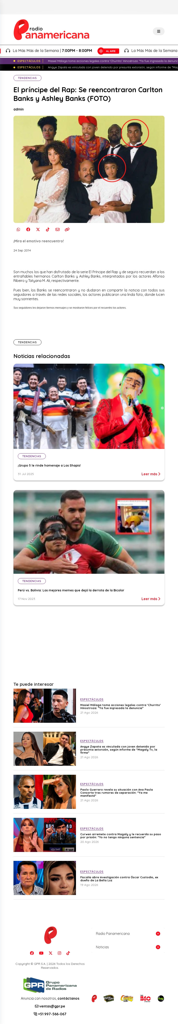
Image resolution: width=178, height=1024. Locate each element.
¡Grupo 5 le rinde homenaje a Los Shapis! (49, 465)
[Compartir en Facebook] (28, 229)
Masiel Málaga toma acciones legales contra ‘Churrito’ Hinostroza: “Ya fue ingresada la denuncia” (120, 706)
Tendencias (27, 78)
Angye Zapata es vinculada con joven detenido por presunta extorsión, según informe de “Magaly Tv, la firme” (118, 749)
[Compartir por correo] (57, 229)
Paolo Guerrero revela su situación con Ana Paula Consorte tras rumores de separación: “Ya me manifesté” (116, 792)
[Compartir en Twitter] (38, 229)
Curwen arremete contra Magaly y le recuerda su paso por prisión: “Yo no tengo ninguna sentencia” (120, 836)
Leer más (150, 474)
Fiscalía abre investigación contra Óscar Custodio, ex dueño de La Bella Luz (119, 879)
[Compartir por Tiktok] (48, 229)
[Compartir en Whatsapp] (18, 229)
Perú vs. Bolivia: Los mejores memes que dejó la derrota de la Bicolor (71, 590)
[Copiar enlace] (67, 229)
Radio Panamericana (113, 933)
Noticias (102, 947)
